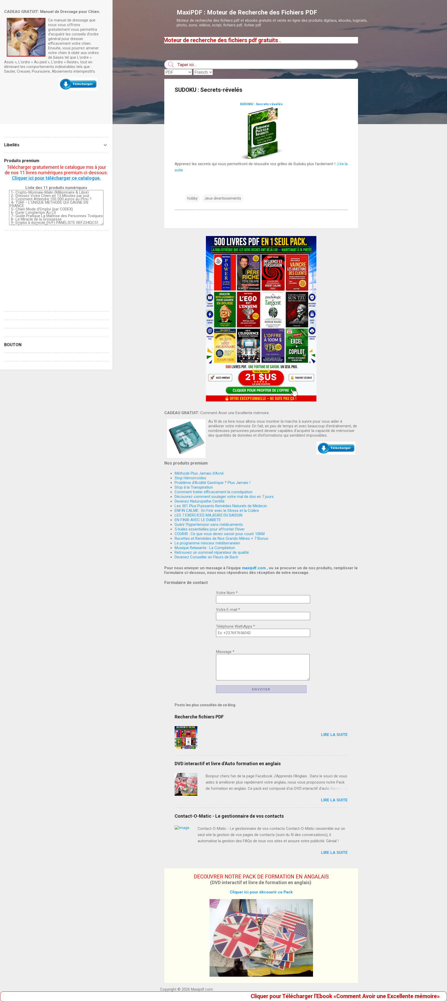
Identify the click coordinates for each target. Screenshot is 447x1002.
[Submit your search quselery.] (170, 64)
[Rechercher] (392, 14)
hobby (192, 198)
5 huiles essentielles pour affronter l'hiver (210, 529)
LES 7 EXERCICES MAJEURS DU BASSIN (208, 515)
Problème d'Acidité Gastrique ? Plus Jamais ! (212, 482)
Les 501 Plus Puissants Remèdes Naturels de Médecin (221, 506)
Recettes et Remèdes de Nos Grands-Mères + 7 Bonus (221, 538)
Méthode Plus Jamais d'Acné (199, 473)
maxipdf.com (254, 568)
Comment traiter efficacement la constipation (213, 492)
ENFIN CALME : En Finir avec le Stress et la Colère (217, 510)
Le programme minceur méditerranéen (207, 543)
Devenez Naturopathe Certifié (200, 501)
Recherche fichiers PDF (199, 716)
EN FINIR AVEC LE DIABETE (198, 520)
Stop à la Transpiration (194, 487)
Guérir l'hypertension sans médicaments (209, 524)
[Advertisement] (378, 114)
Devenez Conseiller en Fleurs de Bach (206, 557)
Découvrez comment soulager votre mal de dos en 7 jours (224, 496)
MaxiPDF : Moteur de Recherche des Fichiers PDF (247, 12)
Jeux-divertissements (222, 198)
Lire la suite (334, 734)
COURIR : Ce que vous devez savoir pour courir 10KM (220, 534)
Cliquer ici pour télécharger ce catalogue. (56, 178)
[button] (344, 91)
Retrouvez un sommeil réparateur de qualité (212, 552)
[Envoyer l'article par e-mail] (188, 188)
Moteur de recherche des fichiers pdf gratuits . (184, 40)
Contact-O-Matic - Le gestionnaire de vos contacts (229, 816)
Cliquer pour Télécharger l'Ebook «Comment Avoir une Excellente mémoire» (307, 996)
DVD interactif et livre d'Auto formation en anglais (228, 763)
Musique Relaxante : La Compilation (205, 547)
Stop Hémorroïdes (190, 478)
